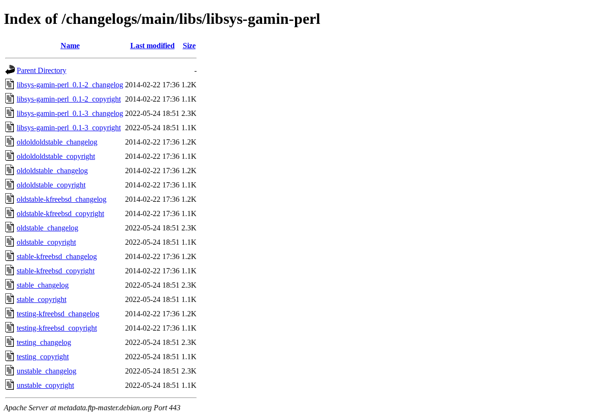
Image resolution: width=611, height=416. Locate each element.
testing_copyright (43, 357)
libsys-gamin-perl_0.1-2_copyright (69, 99)
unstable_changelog (46, 371)
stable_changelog (43, 285)
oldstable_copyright (46, 242)
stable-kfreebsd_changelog (57, 256)
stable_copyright (41, 299)
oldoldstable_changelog (52, 170)
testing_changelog (44, 342)
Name (70, 46)
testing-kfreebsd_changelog (58, 314)
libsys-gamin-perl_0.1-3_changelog (70, 113)
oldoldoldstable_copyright (56, 156)
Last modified (152, 46)
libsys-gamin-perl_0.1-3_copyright (69, 128)
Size (189, 46)
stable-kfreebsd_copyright (56, 271)
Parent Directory (41, 70)
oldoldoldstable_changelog (57, 142)
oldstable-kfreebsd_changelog (61, 199)
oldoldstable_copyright (51, 185)
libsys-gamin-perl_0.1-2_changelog (70, 85)
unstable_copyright (45, 385)
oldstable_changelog (47, 228)
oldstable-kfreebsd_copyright (60, 213)
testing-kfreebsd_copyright (57, 328)
